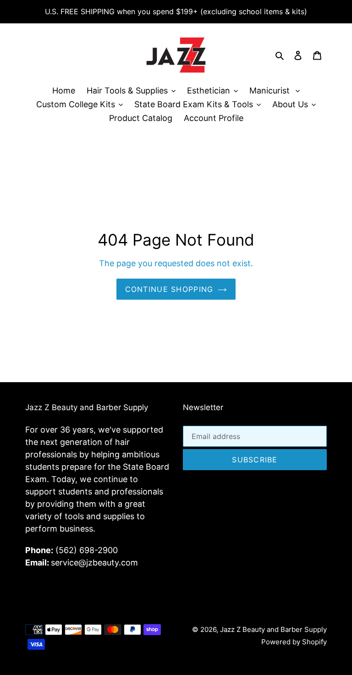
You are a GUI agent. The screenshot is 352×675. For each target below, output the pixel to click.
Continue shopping (169, 289)
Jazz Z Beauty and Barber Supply (273, 629)
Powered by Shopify (294, 641)
